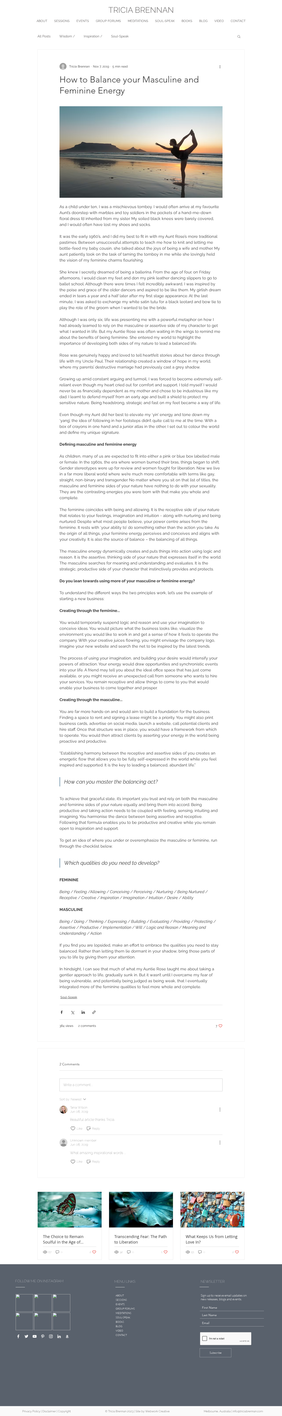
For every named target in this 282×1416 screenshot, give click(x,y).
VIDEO (119, 1330)
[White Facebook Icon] (18, 1336)
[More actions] (220, 66)
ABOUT (120, 1295)
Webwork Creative (157, 1411)
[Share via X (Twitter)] (72, 1012)
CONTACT (121, 1335)
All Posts (43, 36)
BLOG (119, 1326)
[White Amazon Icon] (67, 1336)
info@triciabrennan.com (248, 1411)
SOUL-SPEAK (123, 1317)
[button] (239, 36)
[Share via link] (94, 1012)
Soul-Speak (120, 36)
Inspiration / (93, 36)
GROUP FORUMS (125, 1308)
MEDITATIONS (123, 1313)
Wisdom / (67, 36)
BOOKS (120, 1321)
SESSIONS (121, 1299)
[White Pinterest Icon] (42, 1336)
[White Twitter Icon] (26, 1336)
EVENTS (120, 1304)
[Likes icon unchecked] (73, 1128)
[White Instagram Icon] (50, 1336)
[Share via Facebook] (61, 1012)
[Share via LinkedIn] (83, 1012)
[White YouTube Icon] (34, 1336)
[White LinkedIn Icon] (59, 1336)
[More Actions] (220, 1109)
